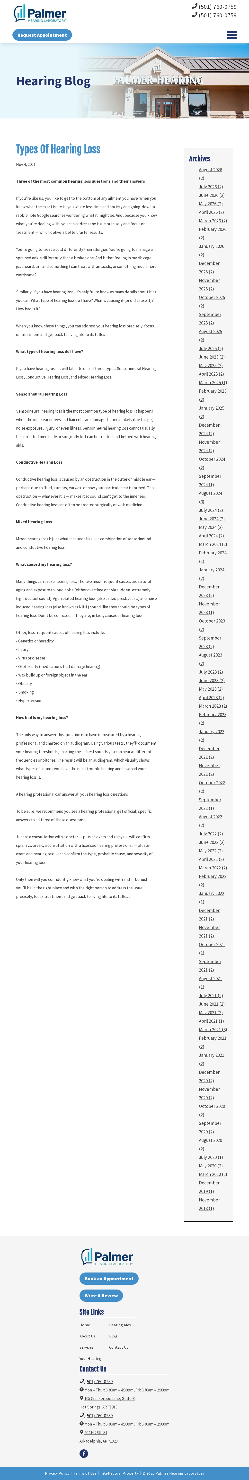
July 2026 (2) (211, 187)
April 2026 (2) (211, 212)
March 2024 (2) (213, 544)
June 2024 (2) (212, 519)
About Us (87, 1336)
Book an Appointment (109, 1278)
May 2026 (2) (211, 204)
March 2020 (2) (213, 1174)
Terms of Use (85, 1473)
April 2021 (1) (211, 1021)
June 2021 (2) (212, 1004)
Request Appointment (42, 35)
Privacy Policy (57, 1473)
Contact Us (118, 1347)
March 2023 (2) (213, 706)
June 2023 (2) (212, 680)
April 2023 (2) (211, 697)
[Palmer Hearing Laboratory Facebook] (83, 1453)
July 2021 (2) (211, 995)
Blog (113, 1336)
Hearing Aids (120, 1324)
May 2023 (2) (211, 689)
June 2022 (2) (212, 842)
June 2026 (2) (212, 195)
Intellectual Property (119, 1473)
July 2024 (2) (211, 510)
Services (86, 1347)
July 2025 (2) (211, 348)
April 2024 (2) (211, 536)
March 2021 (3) (213, 1029)
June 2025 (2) (212, 357)
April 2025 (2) (211, 374)
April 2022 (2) (211, 859)
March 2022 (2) (213, 868)
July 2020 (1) (211, 1157)
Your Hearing (91, 1358)
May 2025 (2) (211, 365)
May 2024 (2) (211, 527)
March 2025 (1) (213, 382)
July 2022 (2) (211, 834)
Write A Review (101, 1295)
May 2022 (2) (211, 851)
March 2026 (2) (213, 221)
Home (85, 1324)
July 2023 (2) (211, 672)
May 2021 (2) (211, 1012)
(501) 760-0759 (217, 6)
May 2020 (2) (211, 1166)
